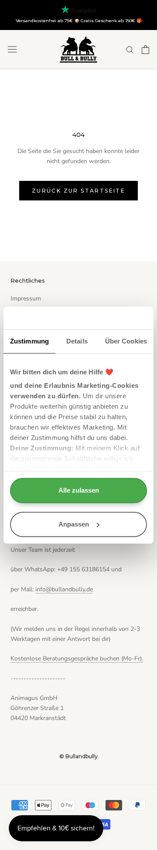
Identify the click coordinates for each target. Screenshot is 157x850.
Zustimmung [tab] (29, 341)
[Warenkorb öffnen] (145, 49)
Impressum (25, 298)
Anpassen (73, 524)
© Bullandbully (78, 756)
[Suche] (130, 49)
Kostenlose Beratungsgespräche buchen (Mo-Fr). (76, 658)
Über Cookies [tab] (126, 341)
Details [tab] (77, 341)
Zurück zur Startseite (78, 190)
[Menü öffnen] (12, 49)
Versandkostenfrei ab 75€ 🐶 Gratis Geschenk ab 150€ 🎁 (79, 20)
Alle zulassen (78, 490)
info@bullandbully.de (64, 589)
